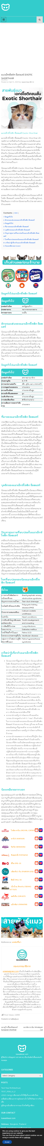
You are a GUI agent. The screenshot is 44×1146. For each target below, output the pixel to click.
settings (27, 1137)
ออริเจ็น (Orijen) (18, 896)
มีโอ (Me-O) (16, 863)
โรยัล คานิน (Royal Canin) (22, 830)
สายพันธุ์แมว (14, 1019)
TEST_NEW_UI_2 (8, 1091)
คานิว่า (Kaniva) (17, 839)
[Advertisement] (22, 45)
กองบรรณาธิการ (27, 82)
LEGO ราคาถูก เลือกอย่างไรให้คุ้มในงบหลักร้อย (19, 1095)
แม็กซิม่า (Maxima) (19, 904)
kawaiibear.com (22, 1054)
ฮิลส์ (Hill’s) (16, 880)
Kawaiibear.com (11, 971)
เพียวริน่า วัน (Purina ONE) (22, 871)
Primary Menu (3, 19)
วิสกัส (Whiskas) (18, 847)
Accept (7, 1142)
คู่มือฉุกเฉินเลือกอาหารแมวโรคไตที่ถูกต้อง (17, 1105)
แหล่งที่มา (16, 942)
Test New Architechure (11, 1088)
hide (16, 213)
